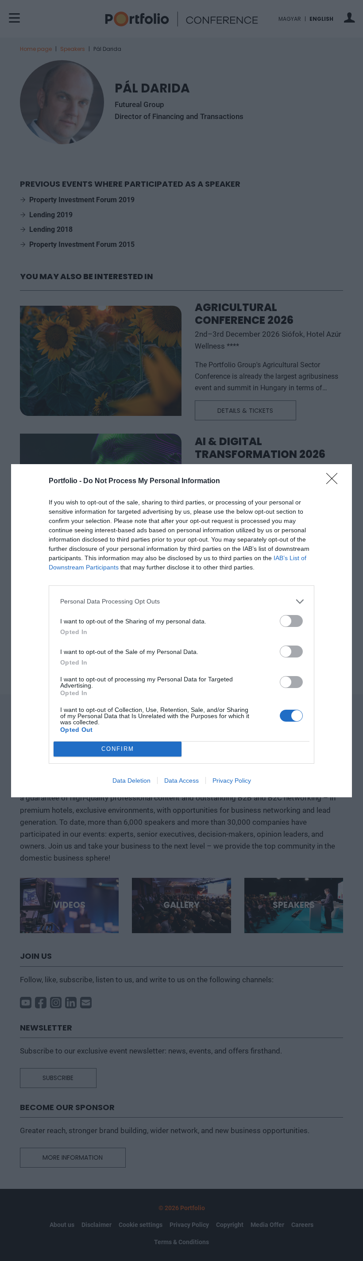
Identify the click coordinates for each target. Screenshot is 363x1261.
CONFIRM (117, 749)
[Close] (334, 481)
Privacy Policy (231, 780)
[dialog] (181, 630)
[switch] (291, 621)
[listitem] (181, 601)
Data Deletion (131, 780)
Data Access (181, 780)
